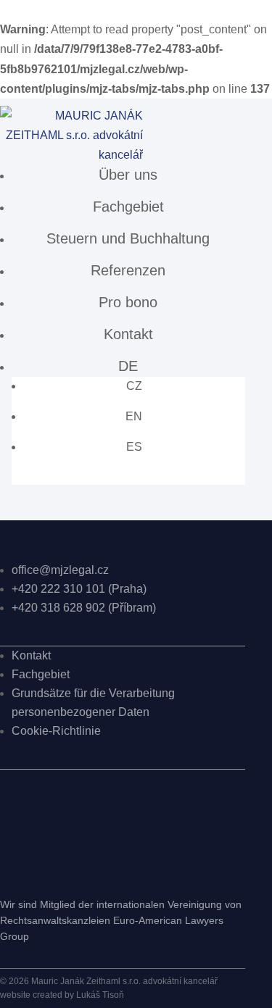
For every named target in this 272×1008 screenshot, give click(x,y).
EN (133, 416)
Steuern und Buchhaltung (128, 238)
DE (128, 366)
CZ (134, 386)
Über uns (128, 175)
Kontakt (128, 334)
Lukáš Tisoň (100, 995)
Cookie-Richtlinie (56, 731)
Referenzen (128, 270)
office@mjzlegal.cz (60, 570)
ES (134, 447)
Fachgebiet (128, 206)
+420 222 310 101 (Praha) (79, 589)
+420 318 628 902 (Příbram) (84, 607)
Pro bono (128, 302)
